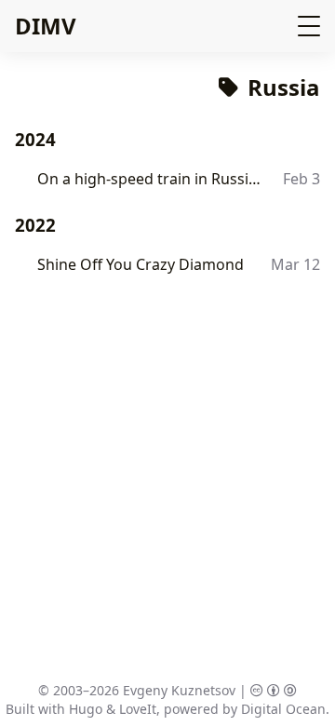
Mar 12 (295, 264)
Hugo (85, 709)
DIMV (45, 25)
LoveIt (137, 709)
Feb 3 (301, 178)
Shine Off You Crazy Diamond (140, 264)
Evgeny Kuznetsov (179, 690)
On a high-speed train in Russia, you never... (150, 178)
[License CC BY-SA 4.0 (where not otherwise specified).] (273, 690)
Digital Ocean (283, 709)
